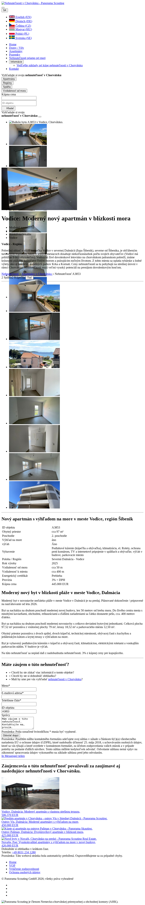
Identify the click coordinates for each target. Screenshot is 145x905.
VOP (12, 865)
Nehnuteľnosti (10, 273)
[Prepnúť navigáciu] (3, 7)
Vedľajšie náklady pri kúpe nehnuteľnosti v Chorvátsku (50, 65)
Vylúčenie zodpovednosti (24, 868)
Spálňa (7, 86)
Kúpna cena (9, 94)
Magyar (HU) (23, 29)
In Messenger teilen (13, 756)
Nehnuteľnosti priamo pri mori (27, 58)
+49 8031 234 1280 (24, 852)
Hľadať (10, 108)
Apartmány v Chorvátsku (37, 273)
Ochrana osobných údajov (24, 872)
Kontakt (14, 68)
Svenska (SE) (23, 38)
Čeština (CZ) (23, 25)
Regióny (7, 82)
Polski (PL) (22, 33)
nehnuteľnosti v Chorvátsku (64, 679)
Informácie (16, 61)
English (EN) (23, 17)
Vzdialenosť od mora (14, 90)
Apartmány (15, 51)
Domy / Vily (16, 47)
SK (4, 10)
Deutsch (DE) (23, 21)
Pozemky (14, 54)
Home (12, 44)
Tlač (29, 277)
